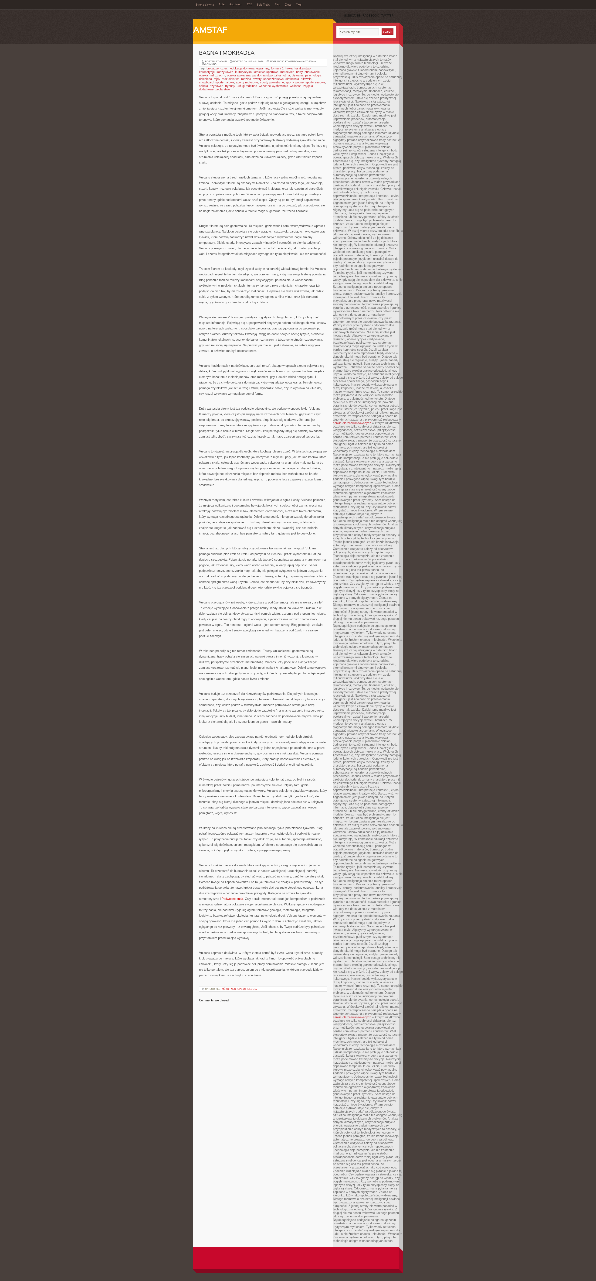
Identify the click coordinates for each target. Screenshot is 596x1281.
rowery (257, 79)
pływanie (297, 75)
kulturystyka (243, 72)
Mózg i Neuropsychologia (239, 989)
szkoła (203, 86)
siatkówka (292, 79)
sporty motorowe (247, 82)
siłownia (306, 79)
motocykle (287, 72)
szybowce (216, 86)
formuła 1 (277, 68)
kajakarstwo (303, 68)
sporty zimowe (315, 82)
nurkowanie (312, 72)
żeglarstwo (222, 89)
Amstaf (210, 30)
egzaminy (262, 68)
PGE (249, 4)
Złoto (288, 4)
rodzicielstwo (230, 79)
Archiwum (235, 4)
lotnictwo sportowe (266, 72)
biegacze (213, 68)
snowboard (206, 82)
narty (299, 72)
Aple (222, 4)
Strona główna (205, 4)
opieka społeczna (239, 75)
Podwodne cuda (232, 899)
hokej (289, 68)
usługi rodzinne (247, 86)
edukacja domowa (242, 68)
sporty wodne (295, 82)
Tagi (277, 4)
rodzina (246, 79)
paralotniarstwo (262, 75)
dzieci (224, 68)
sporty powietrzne (272, 82)
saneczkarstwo (273, 79)
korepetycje (207, 72)
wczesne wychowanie (273, 86)
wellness (295, 86)
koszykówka (225, 72)
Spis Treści (263, 4)
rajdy (217, 79)
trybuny (230, 86)
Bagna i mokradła (226, 53)
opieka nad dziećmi (212, 75)
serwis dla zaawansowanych (352, 423)
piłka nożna (282, 75)
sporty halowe (224, 82)
